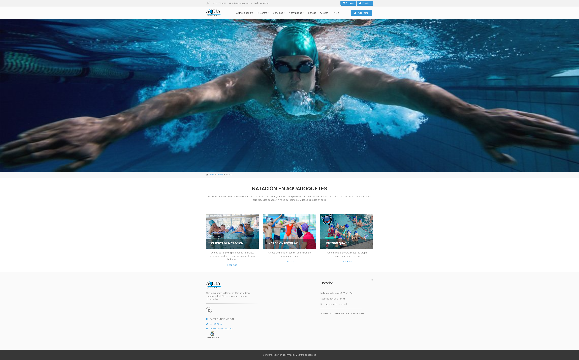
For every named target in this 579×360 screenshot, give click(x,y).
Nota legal (335, 313)
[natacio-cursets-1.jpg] (232, 231)
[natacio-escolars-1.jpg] (289, 231)
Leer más (232, 265)
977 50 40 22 (220, 3)
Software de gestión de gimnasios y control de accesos (289, 355)
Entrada (365, 3)
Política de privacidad (352, 313)
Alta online (363, 13)
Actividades (295, 12)
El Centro (262, 12)
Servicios (278, 12)
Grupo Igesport (244, 12)
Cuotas (324, 12)
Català (256, 3)
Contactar (349, 3)
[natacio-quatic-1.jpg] (346, 231)
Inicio (212, 175)
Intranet (325, 313)
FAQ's (335, 12)
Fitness (312, 12)
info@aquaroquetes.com (242, 3)
